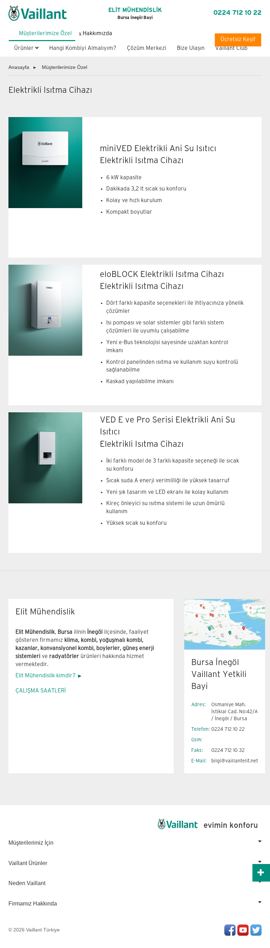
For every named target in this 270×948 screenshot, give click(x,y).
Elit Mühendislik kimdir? (45, 675)
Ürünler (24, 48)
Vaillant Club (231, 48)
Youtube (243, 930)
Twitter (256, 930)
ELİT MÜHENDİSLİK (135, 14)
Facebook (230, 930)
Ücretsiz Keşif (238, 39)
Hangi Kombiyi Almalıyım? (82, 48)
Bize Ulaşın (191, 48)
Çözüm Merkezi (146, 48)
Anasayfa (18, 67)
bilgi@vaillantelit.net (234, 761)
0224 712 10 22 (237, 13)
